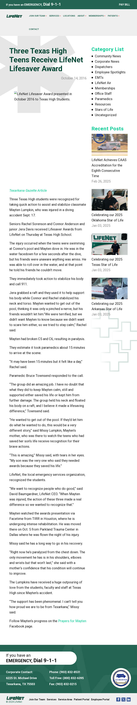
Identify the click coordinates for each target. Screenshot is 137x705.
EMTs (99, 78)
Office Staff (103, 94)
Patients (113, 16)
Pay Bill (124, 4)
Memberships (96, 16)
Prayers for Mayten (72, 621)
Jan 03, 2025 (101, 226)
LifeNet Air (103, 83)
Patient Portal (81, 699)
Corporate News (107, 61)
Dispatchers (103, 67)
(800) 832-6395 (73, 678)
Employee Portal (100, 699)
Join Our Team (37, 16)
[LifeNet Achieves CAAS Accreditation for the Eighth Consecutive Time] (110, 145)
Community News (108, 56)
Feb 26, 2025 (101, 181)
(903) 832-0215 (66, 684)
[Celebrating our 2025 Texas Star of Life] (110, 244)
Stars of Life (104, 110)
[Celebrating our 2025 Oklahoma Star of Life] (110, 200)
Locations (69, 16)
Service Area (65, 699)
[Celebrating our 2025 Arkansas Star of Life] (110, 288)
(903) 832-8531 (69, 672)
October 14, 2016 (74, 78)
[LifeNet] (14, 15)
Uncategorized (105, 115)
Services (54, 16)
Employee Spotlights (110, 72)
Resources (103, 104)
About (81, 16)
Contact (34, 29)
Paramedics (103, 99)
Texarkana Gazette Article (28, 190)
